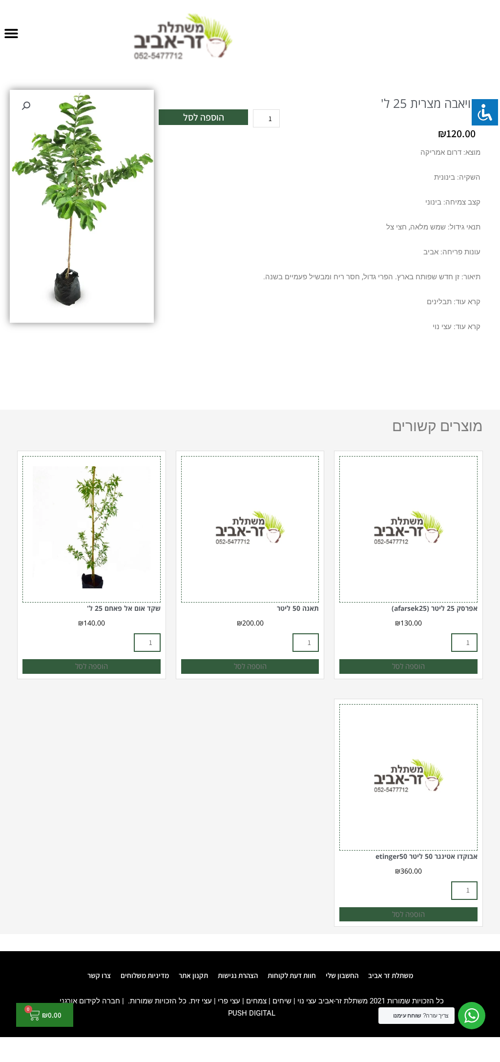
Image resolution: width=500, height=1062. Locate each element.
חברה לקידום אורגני (90, 1001)
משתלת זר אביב (390, 975)
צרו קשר (99, 975)
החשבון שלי (342, 975)
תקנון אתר (193, 975)
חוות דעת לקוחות (292, 975)
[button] (11, 33)
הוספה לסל (203, 117)
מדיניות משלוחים (145, 975)
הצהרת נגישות (238, 975)
